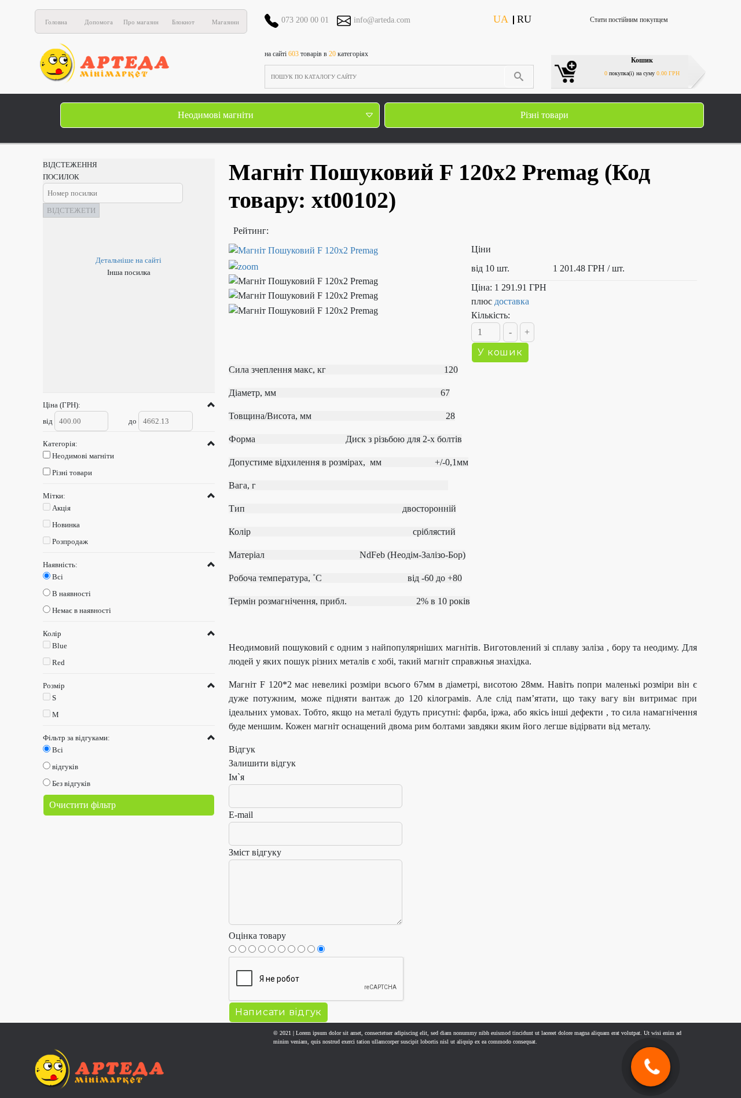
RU (524, 19)
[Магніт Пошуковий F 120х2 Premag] (341, 258)
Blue (59, 645)
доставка (511, 301)
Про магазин (141, 22)
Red (58, 662)
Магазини (225, 22)
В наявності (71, 593)
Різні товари (544, 115)
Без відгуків (71, 783)
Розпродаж (70, 541)
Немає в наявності (81, 610)
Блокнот (183, 22)
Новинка (66, 524)
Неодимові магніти (216, 115)
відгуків (65, 766)
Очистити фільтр (82, 805)
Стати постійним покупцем (629, 20)
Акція (61, 508)
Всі (57, 576)
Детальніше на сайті (129, 260)
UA (500, 19)
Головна (56, 22)
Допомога (99, 22)
